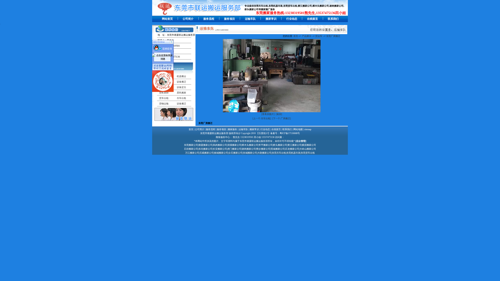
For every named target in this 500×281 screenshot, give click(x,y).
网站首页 (167, 18)
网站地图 (298, 129)
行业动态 (291, 18)
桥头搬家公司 (280, 145)
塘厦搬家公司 (205, 145)
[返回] (279, 114)
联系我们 (333, 18)
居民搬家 (181, 92)
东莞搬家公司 (191, 145)
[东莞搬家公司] (162, 14)
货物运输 (164, 103)
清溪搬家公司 (234, 145)
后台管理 (300, 141)
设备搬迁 (181, 103)
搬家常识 (271, 18)
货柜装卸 (164, 92)
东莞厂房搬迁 (333, 36)
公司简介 (188, 18)
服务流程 (208, 18)
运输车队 (250, 18)
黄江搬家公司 (295, 145)
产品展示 (306, 36)
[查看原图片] (268, 114)
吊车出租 (181, 98)
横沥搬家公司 (309, 145)
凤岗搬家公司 (220, 145)
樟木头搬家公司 (250, 145)
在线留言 (312, 18)
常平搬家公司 (266, 145)
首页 (295, 36)
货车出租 (164, 98)
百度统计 (263, 133)
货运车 (318, 36)
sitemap (307, 129)
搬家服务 (232, 129)
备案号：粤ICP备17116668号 (285, 133)
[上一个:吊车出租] (262, 118)
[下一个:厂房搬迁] (281, 118)
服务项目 (229, 18)
